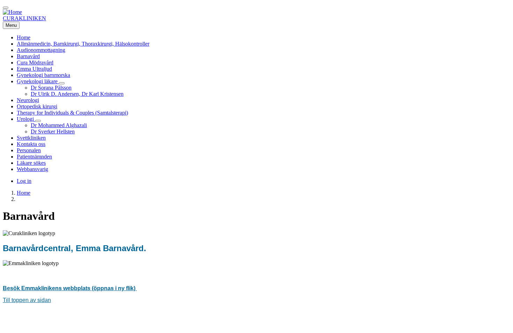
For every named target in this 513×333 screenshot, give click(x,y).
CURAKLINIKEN (24, 18)
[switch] (5, 8)
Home (23, 193)
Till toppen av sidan (27, 300)
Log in (24, 181)
